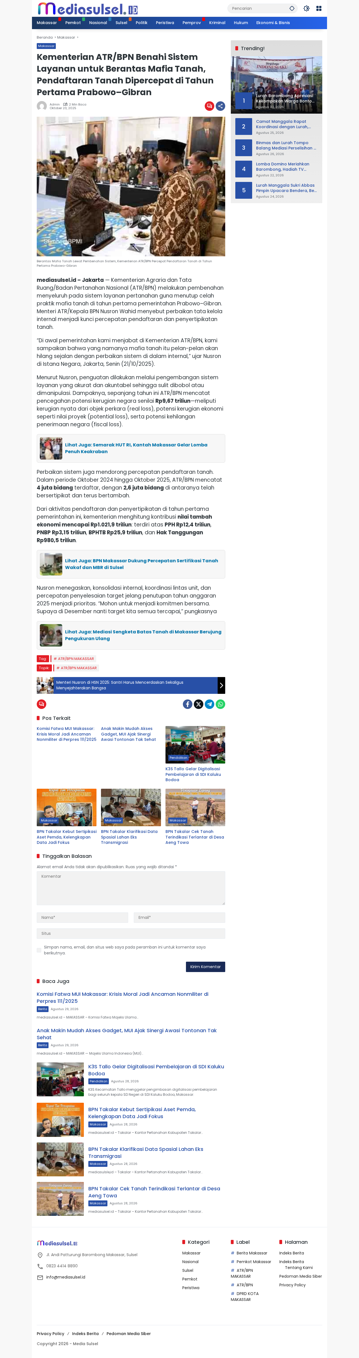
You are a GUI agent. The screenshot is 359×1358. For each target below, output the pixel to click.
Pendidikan (178, 757)
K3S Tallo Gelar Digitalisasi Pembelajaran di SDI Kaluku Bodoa (193, 774)
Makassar (46, 46)
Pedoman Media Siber (300, 1276)
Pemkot (189, 1279)
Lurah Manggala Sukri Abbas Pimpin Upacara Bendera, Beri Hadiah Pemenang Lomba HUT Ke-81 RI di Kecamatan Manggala (286, 187)
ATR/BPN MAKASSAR (76, 658)
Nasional (190, 1262)
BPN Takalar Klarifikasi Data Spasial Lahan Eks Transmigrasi (129, 837)
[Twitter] (198, 704)
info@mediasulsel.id (65, 1277)
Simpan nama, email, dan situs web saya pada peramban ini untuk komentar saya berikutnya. (125, 950)
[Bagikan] (220, 106)
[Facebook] (187, 704)
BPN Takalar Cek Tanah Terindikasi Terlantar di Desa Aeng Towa (194, 837)
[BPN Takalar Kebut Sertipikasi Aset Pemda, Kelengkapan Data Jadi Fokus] (66, 807)
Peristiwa (190, 1288)
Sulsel (187, 1270)
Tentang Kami (299, 1267)
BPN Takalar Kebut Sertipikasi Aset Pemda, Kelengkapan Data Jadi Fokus (66, 837)
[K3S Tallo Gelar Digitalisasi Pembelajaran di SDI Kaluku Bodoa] (195, 745)
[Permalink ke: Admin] (43, 106)
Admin (55, 104)
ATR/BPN (245, 1285)
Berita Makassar (252, 1253)
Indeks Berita (291, 1253)
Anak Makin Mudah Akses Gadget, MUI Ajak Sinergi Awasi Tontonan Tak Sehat (128, 734)
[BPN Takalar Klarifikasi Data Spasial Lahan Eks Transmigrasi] (131, 807)
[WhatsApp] (220, 704)
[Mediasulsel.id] (88, 8)
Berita (42, 1009)
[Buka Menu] (319, 8)
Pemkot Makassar (254, 1262)
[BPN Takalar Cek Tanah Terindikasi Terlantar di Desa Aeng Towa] (195, 807)
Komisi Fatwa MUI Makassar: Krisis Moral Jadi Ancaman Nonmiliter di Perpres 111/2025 (66, 734)
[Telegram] (209, 704)
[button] (292, 8)
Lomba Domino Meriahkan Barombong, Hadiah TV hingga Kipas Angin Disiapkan (286, 166)
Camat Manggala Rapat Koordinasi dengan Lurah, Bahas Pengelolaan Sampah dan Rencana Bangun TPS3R (285, 124)
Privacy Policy (292, 1285)
